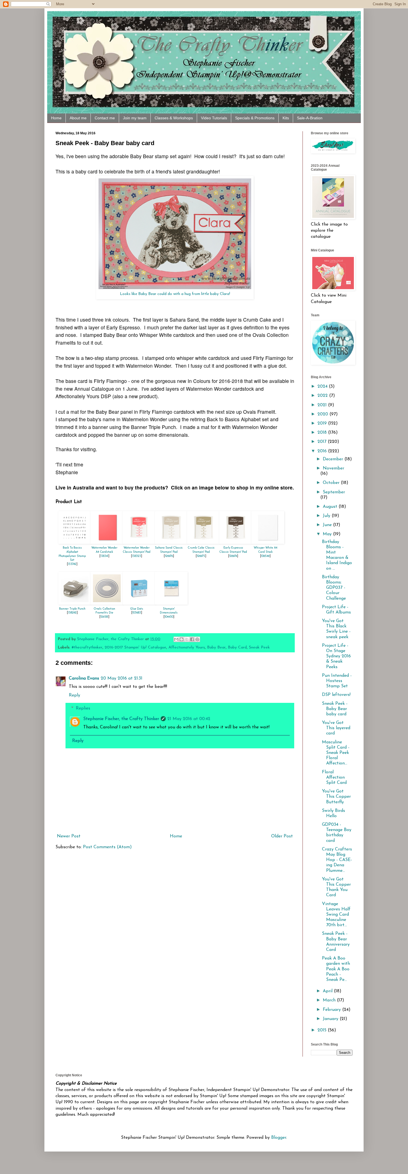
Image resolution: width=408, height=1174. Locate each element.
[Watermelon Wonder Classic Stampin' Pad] (139, 542)
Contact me (105, 118)
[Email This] (176, 639)
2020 (323, 414)
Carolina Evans (84, 678)
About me (78, 118)
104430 (169, 616)
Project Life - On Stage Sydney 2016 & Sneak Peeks (336, 656)
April (328, 991)
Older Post (282, 836)
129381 (104, 616)
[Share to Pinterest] (197, 639)
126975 (201, 556)
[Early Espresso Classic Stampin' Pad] (235, 542)
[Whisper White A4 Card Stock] (267, 542)
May (328, 534)
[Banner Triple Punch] (74, 603)
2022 (323, 395)
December (333, 459)
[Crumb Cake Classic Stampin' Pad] (203, 542)
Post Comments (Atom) (107, 847)
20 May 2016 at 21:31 (121, 678)
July (327, 516)
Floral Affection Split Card (334, 777)
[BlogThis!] (181, 639)
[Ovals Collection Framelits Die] (106, 603)
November (333, 468)
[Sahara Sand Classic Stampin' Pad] (171, 542)
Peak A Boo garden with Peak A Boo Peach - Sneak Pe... (336, 969)
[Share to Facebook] (192, 639)
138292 (72, 612)
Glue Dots (136, 608)
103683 (136, 612)
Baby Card (237, 647)
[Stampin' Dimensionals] (171, 603)
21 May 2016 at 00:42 (188, 719)
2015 (323, 1030)
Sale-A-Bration (310, 118)
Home (56, 118)
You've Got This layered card (336, 728)
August (331, 506)
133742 (72, 564)
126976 (169, 556)
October (332, 483)
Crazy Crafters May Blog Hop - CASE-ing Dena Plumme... (337, 860)
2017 (323, 442)
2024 (323, 386)
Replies (83, 708)
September (334, 492)
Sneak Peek (259, 647)
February (332, 1010)
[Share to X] (187, 639)
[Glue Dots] (139, 603)
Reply (74, 695)
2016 (323, 451)
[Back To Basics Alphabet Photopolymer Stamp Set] (74, 542)
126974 (233, 556)
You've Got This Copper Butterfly (336, 796)
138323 (136, 556)
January (331, 1019)
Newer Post (68, 836)
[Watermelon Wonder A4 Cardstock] (106, 542)
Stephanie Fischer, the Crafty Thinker (121, 719)
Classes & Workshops (174, 118)
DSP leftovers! (336, 695)
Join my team (135, 118)
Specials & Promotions (254, 118)
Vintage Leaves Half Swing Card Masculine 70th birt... (336, 915)
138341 (104, 556)
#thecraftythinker (87, 647)
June (328, 525)
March (330, 1000)
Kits (286, 118)
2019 (323, 423)
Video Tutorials (214, 118)
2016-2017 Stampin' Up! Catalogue (135, 647)
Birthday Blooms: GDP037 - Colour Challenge (334, 588)
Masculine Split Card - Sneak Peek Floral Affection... (335, 753)
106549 (265, 556)
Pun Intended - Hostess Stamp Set (337, 680)
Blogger (278, 1137)
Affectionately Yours (186, 647)
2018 (323, 432)
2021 (323, 405)
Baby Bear (216, 647)
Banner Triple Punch (72, 608)
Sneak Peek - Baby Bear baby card (334, 708)
